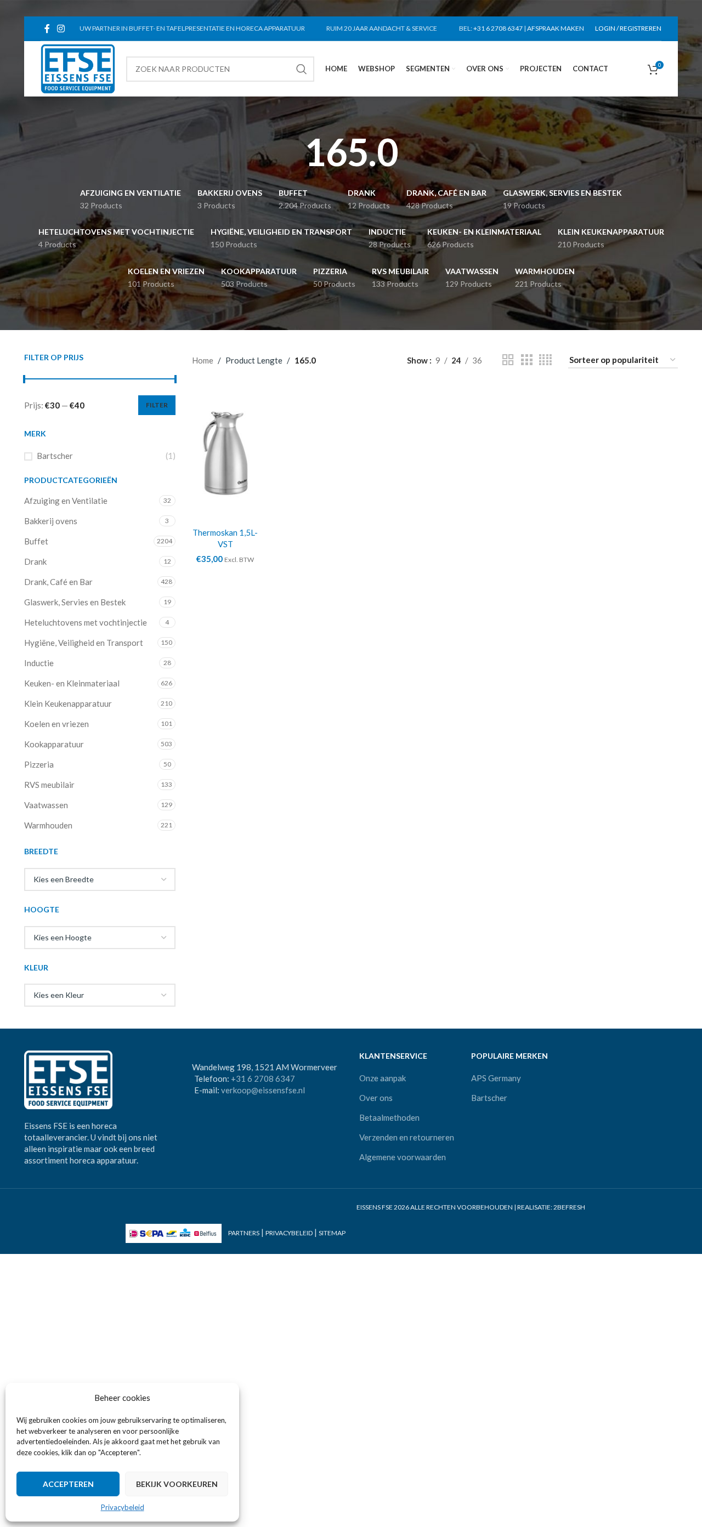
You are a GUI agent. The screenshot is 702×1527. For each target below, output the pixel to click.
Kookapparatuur (54, 744)
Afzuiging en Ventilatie (65, 501)
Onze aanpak (382, 1078)
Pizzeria (39, 764)
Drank (35, 561)
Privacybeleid (122, 1507)
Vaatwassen (46, 805)
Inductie (39, 663)
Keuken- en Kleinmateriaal (72, 683)
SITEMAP (332, 1233)
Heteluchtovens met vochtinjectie (85, 622)
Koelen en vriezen (56, 724)
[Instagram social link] (60, 28)
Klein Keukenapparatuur (68, 703)
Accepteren (68, 1484)
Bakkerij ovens (50, 521)
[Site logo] (78, 67)
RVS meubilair (49, 785)
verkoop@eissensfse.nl (263, 1090)
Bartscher (55, 456)
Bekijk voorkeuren (177, 1484)
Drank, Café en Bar (58, 582)
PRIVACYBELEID (289, 1233)
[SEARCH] (301, 69)
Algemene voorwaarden (402, 1157)
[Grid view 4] (545, 360)
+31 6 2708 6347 (498, 28)
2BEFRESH (569, 1207)
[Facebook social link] (47, 28)
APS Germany (496, 1078)
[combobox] (100, 879)
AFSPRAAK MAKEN (555, 28)
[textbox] (100, 879)
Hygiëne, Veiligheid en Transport (83, 643)
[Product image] (225, 453)
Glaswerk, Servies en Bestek (75, 602)
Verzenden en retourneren (406, 1137)
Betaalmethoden (389, 1117)
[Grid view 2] (507, 360)
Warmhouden (48, 825)
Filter (157, 405)
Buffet (36, 541)
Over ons (376, 1098)
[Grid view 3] (526, 360)
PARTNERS (243, 1233)
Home (202, 360)
